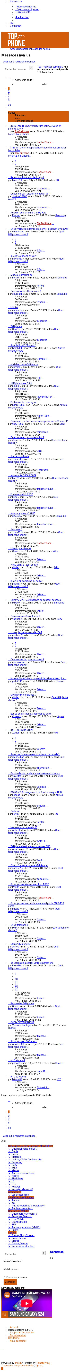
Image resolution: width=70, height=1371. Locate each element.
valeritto (16, 776)
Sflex (39, 250)
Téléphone (16, 326)
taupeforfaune (45, 489)
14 (16, 990)
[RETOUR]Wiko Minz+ (22, 730)
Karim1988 (18, 405)
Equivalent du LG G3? (22, 494)
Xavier (15, 732)
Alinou (15, 946)
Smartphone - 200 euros (24, 1041)
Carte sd (15, 811)
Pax (39, 377)
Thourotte (17, 459)
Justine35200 (19, 196)
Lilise (15, 497)
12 (16, 984)
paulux (15, 386)
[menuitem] (25, 6)
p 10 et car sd (18, 1060)
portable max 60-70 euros (24, 364)
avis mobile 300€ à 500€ (23, 475)
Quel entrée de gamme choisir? (27, 659)
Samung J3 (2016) (21, 944)
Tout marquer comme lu (50, 66)
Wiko (55, 551)
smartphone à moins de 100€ (26, 632)
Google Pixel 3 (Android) (23, 345)
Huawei (60, 681)
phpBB (18, 1363)
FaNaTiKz (17, 965)
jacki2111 (17, 681)
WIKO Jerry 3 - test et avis (24, 564)
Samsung (60, 215)
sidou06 (16, 516)
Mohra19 (17, 180)
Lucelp (15, 908)
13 (16, 987)
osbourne (42, 188)
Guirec (40, 919)
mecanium (18, 662)
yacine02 (17, 619)
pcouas (16, 795)
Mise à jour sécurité (21, 548)
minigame (42, 432)
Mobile (14, 307)
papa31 (16, 583)
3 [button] (9, 94)
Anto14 (16, 830)
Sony (62, 424)
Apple (60, 716)
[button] (9, 77)
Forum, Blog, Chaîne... (19, 134)
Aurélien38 (18, 1044)
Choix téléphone (19, 925)
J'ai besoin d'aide (20, 456)
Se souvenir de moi (17, 1277)
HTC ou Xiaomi (18, 1076)
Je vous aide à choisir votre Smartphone (32, 963)
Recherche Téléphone (22, 1003)
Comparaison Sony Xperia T (25, 616)
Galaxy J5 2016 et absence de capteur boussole (36, 600)
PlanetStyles (43, 1363)
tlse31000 (17, 424)
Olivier (15, 329)
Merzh (15, 478)
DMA (15, 927)
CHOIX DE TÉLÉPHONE (22, 1022)
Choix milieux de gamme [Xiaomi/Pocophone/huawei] (39, 229)
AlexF (15, 849)
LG (57, 180)
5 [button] (9, 99)
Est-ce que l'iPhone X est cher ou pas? (31, 713)
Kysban (16, 215)
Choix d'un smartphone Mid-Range (29, 865)
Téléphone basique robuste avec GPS (30, 846)
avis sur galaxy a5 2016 (23, 513)
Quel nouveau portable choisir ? (27, 437)
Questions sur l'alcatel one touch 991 (30, 193)
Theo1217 (17, 532)
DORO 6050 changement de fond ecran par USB (36, 792)
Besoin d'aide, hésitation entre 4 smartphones (35, 773)
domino (16, 367)
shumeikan (18, 757)
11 (16, 981)
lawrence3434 (44, 396)
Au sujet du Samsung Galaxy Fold (28, 212)
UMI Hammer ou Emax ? (23, 694)
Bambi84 (17, 348)
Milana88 (17, 1079)
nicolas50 (17, 258)
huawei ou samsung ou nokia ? (27, 581)
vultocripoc (18, 231)
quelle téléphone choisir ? (24, 256)
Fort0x (15, 277)
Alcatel (12, 199)
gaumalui (17, 294)
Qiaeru (39, 1365)
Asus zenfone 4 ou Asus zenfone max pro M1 (35, 754)
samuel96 (17, 868)
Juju (14, 440)
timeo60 (41, 1036)
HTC (59, 1079)
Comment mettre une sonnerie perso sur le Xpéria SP (39, 421)
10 (16, 979)
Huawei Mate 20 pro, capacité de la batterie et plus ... (38, 678)
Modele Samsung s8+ (22, 275)
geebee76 (17, 635)
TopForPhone (22, 131)
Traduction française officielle (17, 1365)
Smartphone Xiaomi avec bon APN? (30, 884)
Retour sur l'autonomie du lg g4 (27, 177)
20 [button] (9, 105)
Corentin (16, 716)
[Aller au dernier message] (53, 142)
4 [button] (9, 96)
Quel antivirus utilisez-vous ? (26, 291)
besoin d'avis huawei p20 (24, 827)
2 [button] (9, 91)
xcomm (41, 749)
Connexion (57, 1252)
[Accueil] (16, 46)
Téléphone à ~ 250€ (21, 383)
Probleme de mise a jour (24, 402)
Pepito (15, 887)
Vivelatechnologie (21, 1025)
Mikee (15, 602)
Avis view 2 (16, 529)
